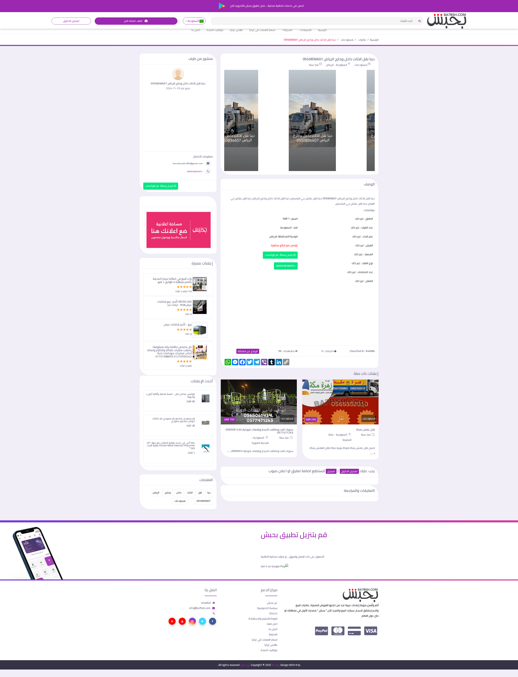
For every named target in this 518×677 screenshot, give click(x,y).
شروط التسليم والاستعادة (262, 618)
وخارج (168, 492)
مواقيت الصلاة (215, 30)
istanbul (206, 602)
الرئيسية (322, 30)
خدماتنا (273, 613)
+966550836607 (286, 265)
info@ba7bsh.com (199, 608)
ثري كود (245, 664)
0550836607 (203, 500)
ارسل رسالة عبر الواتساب (279, 254)
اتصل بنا (195, 30)
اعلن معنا (272, 623)
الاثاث (190, 492)
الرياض (156, 492)
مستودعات (347, 39)
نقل (200, 492)
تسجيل (331, 471)
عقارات (362, 39)
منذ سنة (313, 64)
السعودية (193, 20)
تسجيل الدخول (71, 20)
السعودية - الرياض (336, 64)
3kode (275, 664)
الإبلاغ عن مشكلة (248, 351)
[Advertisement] (299, 313)
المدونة (287, 30)
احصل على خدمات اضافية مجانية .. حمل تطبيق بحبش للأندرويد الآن (266, 5)
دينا (209, 492)
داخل (179, 492)
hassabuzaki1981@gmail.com (188, 163)
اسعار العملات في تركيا (262, 30)
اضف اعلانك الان (133, 20)
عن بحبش (272, 602)
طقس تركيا (236, 30)
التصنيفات (305, 30)
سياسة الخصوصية (267, 608)
